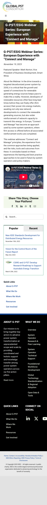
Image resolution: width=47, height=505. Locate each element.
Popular (13, 228)
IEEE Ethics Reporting (13, 458)
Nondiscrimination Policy (33, 456)
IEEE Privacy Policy (27, 458)
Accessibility (20, 456)
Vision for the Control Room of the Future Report (21, 250)
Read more (8, 380)
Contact (11, 456)
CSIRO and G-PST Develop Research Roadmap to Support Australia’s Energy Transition (27, 265)
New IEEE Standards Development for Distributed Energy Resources (23, 237)
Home (6, 456)
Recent (33, 228)
